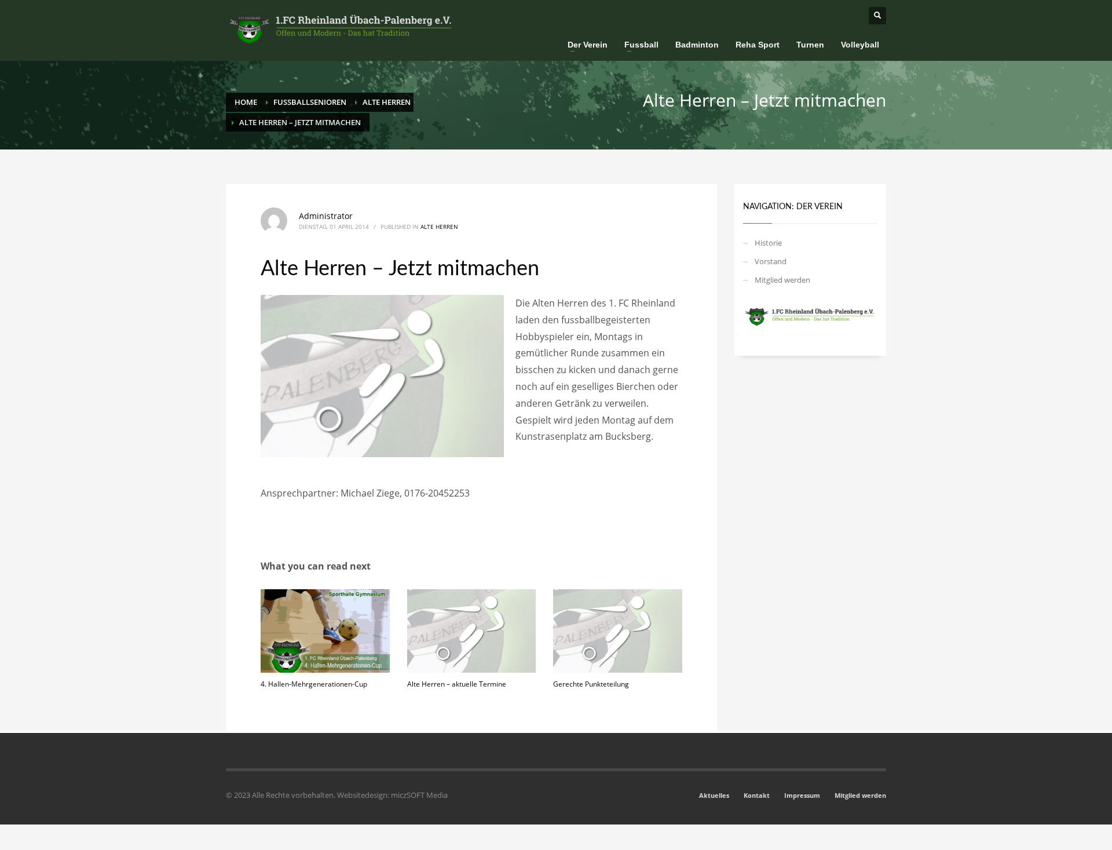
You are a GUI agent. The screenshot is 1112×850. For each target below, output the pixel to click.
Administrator (326, 215)
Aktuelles (714, 795)
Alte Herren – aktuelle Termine (456, 684)
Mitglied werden (782, 280)
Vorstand (771, 261)
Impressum (802, 795)
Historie (768, 243)
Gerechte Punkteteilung (591, 684)
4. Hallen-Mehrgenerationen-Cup (314, 684)
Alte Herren (439, 226)
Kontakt (757, 795)
